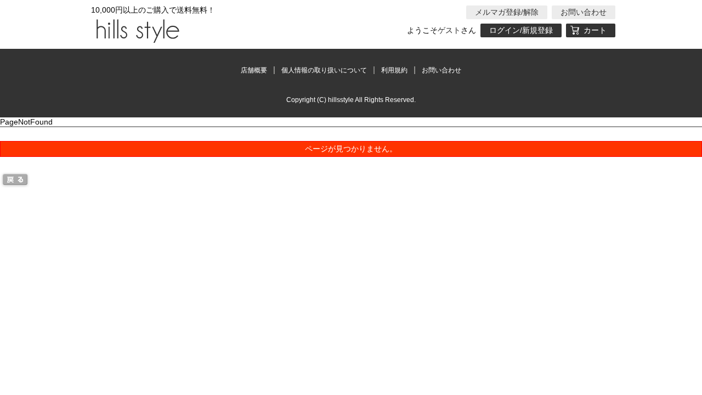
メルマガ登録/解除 (507, 12)
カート (595, 30)
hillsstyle (136, 30)
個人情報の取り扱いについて (324, 70)
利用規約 (394, 70)
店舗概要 (254, 70)
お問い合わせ (584, 12)
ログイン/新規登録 (521, 30)
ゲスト (449, 30)
